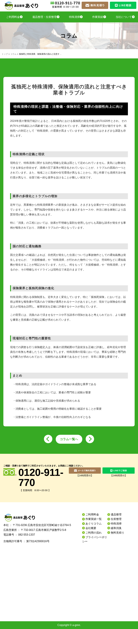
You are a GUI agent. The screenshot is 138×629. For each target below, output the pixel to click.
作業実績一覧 (93, 519)
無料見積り (117, 532)
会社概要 (90, 528)
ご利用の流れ (93, 532)
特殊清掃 (74, 16)
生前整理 (116, 519)
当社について (124, 16)
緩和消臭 (116, 528)
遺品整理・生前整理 (44, 16)
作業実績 (97, 16)
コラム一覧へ (69, 439)
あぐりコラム (93, 523)
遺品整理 (116, 514)
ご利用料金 (13, 16)
